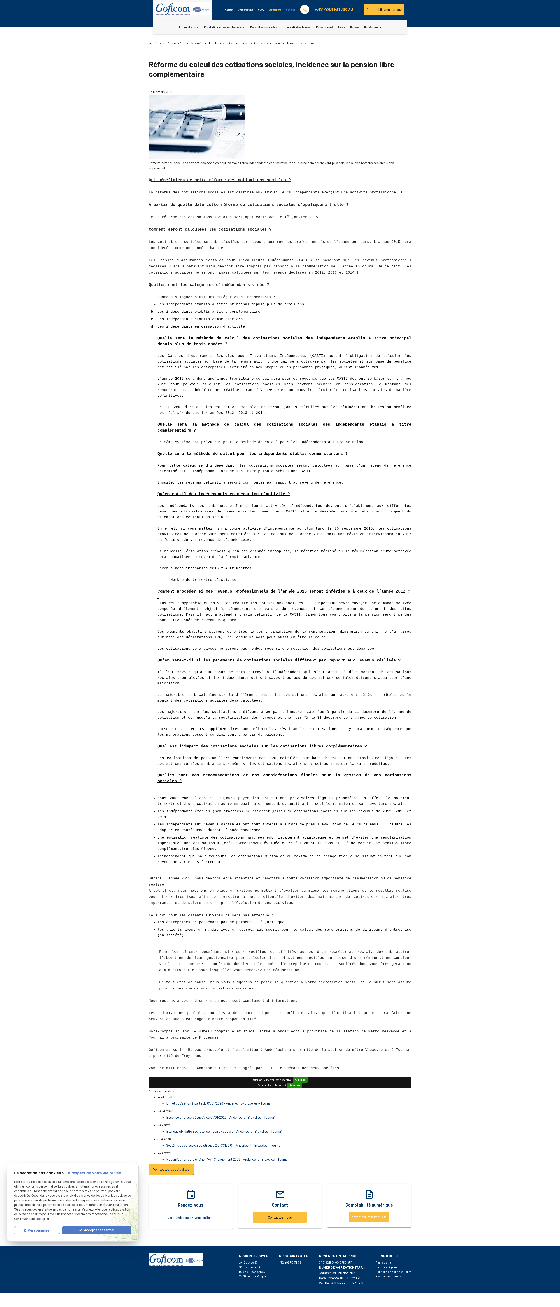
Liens (341, 26)
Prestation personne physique (223, 26)
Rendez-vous (372, 26)
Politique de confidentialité (393, 1272)
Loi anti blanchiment (298, 26)
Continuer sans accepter (31, 1219)
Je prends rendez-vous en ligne (190, 1217)
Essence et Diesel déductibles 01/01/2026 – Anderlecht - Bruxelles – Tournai (220, 1117)
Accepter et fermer (98, 1230)
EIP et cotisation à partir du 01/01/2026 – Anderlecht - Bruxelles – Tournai (218, 1103)
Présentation (245, 9)
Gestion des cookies (388, 1276)
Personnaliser (39, 1230)
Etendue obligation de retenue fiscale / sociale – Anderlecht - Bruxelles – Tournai (224, 1131)
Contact (290, 9)
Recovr (354, 26)
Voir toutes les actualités (171, 1169)
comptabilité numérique (369, 1217)
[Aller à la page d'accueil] (182, 9)
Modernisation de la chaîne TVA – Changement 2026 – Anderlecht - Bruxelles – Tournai (227, 1159)
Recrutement (324, 26)
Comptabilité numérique (384, 9)
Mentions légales (386, 1267)
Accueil (229, 9)
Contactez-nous (280, 1217)
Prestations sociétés (263, 26)
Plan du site (383, 1262)
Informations (187, 26)
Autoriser (300, 1079)
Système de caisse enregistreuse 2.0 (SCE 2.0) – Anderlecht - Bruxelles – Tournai (223, 1145)
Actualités (275, 9)
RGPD (261, 9)
